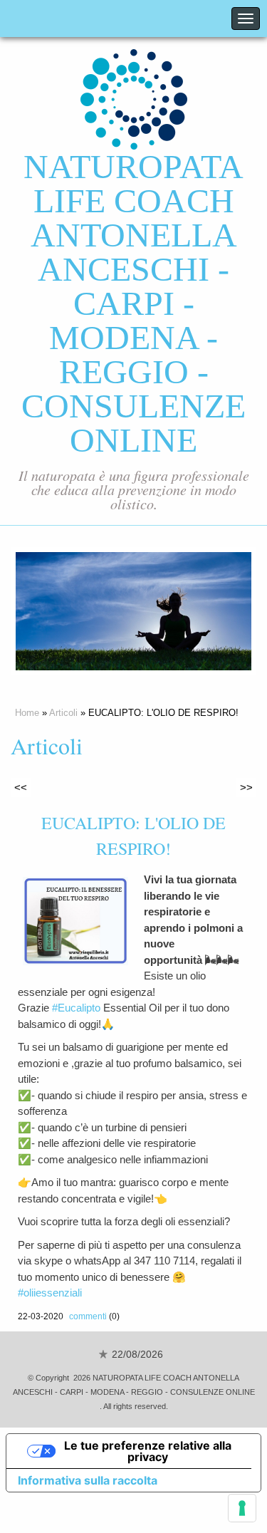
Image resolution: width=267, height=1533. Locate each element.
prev (55, 611)
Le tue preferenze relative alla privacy (147, 1451)
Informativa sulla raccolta (87, 1480)
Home (27, 712)
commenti (88, 1316)
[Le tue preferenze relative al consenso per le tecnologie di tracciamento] (242, 1508)
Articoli (63, 712)
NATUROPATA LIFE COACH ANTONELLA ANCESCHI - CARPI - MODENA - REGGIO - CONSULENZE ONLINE (133, 303)
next (211, 611)
